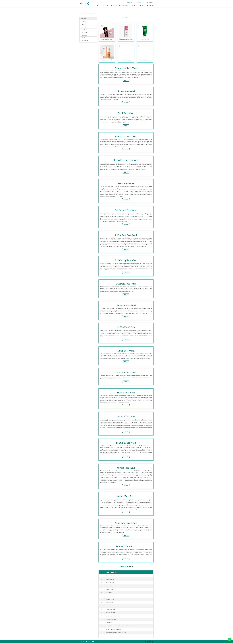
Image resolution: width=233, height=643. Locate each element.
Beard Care (84, 35)
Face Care (84, 29)
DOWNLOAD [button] (150, 5)
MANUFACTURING (124, 5)
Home (81, 13)
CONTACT (141, 5)
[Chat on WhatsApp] (229, 639)
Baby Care (84, 32)
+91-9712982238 (150, 2)
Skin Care (84, 24)
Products (87, 13)
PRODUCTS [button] (114, 5)
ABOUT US (105, 5)
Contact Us (126, 80)
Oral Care (84, 37)
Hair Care (84, 21)
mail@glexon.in (130, 2)
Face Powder (85, 40)
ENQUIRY (134, 5)
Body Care (84, 27)
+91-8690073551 (140, 2)
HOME (98, 5)
